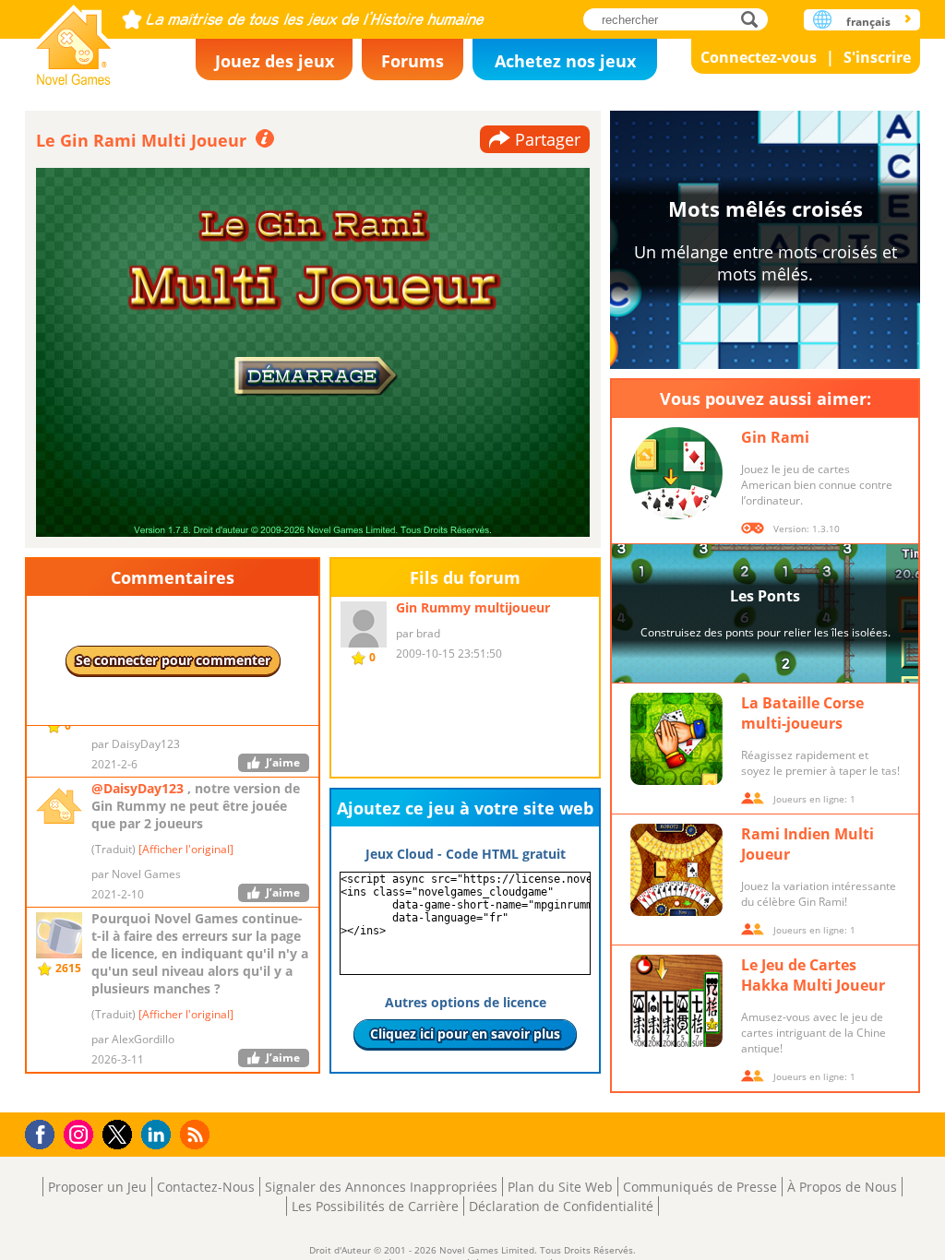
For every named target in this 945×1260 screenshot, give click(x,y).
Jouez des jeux (274, 61)
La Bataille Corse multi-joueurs (802, 713)
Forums (412, 61)
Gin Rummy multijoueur (473, 607)
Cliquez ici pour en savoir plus (465, 1033)
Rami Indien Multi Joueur (807, 844)
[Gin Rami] (676, 473)
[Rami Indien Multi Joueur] (676, 870)
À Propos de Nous (842, 1186)
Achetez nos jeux (565, 61)
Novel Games (74, 39)
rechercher (754, 19)
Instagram (81, 1133)
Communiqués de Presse (700, 1186)
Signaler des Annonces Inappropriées (381, 1186)
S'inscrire (877, 57)
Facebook (44, 1132)
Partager (547, 139)
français (868, 22)
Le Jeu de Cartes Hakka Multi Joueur (813, 975)
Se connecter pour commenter (173, 660)
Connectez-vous (758, 57)
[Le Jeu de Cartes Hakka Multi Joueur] (676, 1001)
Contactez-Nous (206, 1186)
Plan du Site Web (560, 1186)
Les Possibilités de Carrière (375, 1206)
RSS (197, 1134)
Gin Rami (775, 437)
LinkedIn (159, 1135)
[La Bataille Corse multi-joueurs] (676, 739)
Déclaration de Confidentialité (561, 1206)
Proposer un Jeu (97, 1186)
